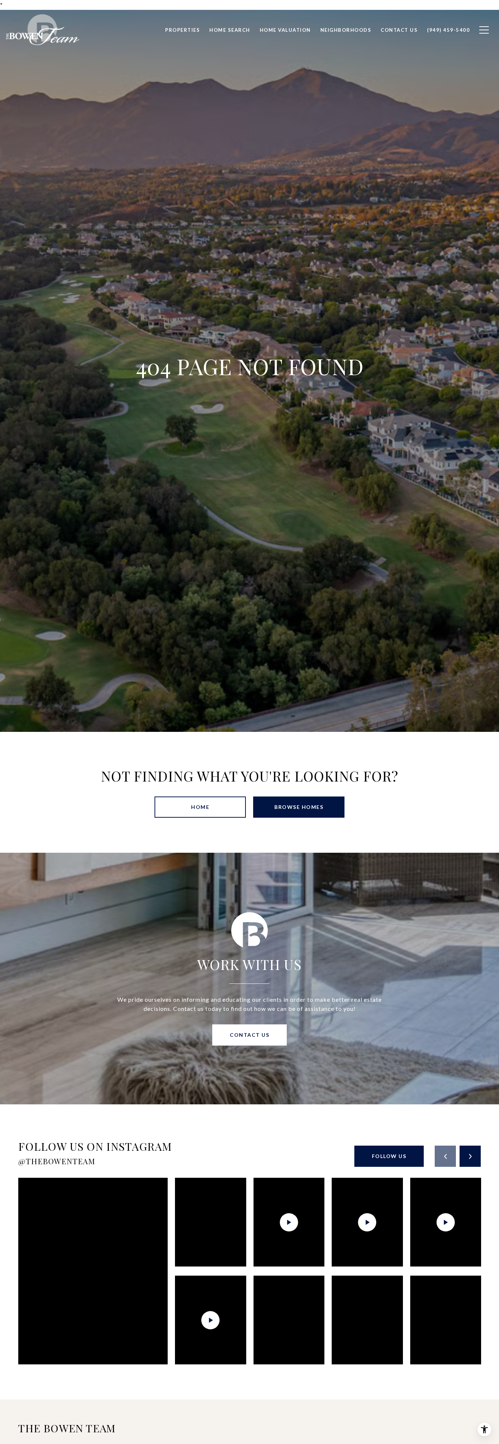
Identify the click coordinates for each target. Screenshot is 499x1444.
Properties (182, 30)
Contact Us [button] (249, 1035)
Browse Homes (298, 807)
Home (200, 807)
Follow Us (389, 1156)
